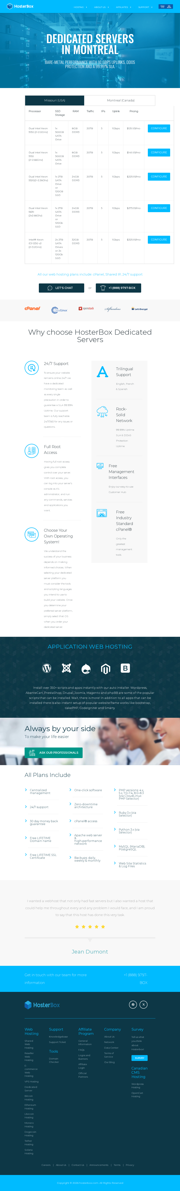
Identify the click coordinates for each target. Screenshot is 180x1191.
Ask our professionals (58, 752)
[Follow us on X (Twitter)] (143, 1005)
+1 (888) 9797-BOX (122, 288)
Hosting (79, 7)
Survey (139, 1057)
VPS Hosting (31, 1081)
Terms (117, 1165)
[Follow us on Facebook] (133, 1005)
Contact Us (78, 1165)
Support (143, 7)
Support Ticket (57, 1042)
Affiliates (122, 7)
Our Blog (109, 1062)
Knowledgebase (58, 1036)
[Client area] (169, 7)
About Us (99, 7)
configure (159, 128)
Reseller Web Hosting (29, 1056)
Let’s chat (64, 288)
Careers (45, 1165)
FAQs (81, 1049)
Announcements (98, 1165)
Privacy (130, 1165)
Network (109, 1042)
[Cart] (162, 7)
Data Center (111, 1047)
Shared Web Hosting (29, 1044)
